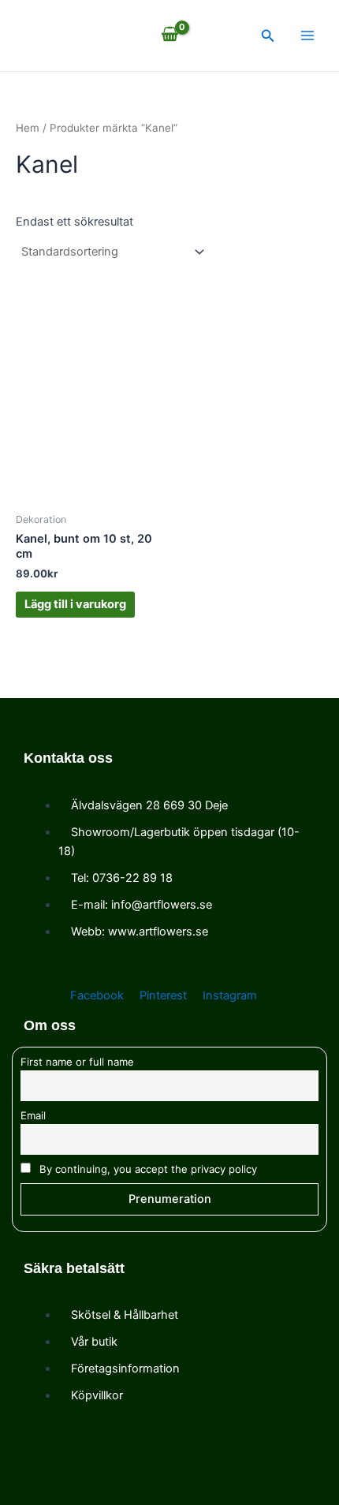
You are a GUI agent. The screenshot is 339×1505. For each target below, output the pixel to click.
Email (33, 1115)
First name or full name (77, 1061)
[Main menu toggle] (307, 35)
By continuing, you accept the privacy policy (146, 1169)
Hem (27, 127)
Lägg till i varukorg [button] (75, 604)
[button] (268, 36)
